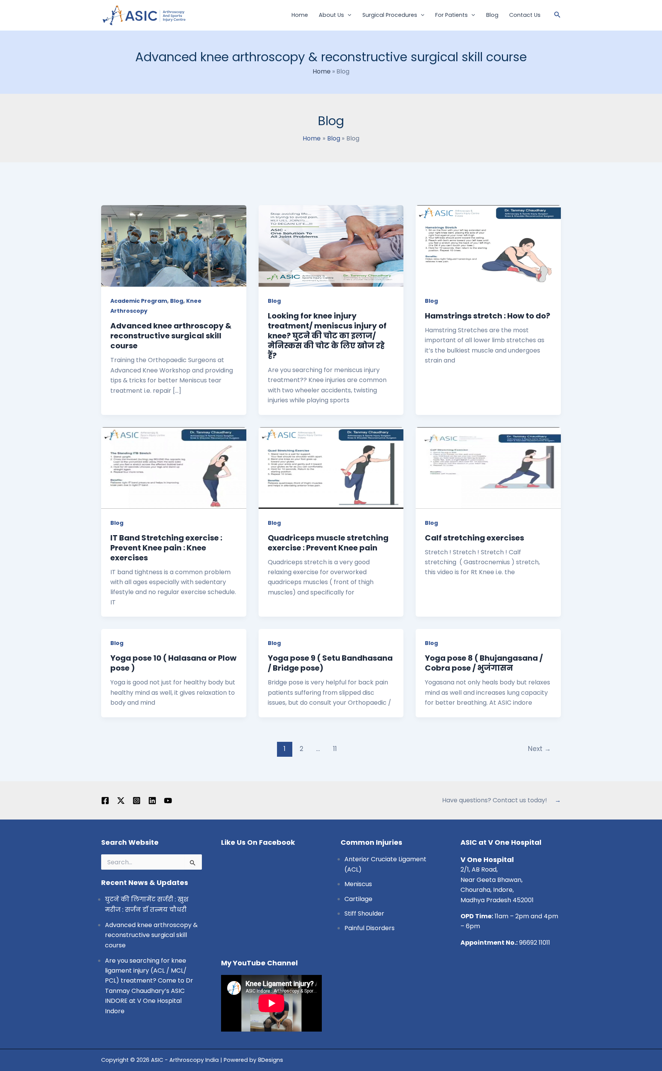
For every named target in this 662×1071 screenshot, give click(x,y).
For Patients (451, 15)
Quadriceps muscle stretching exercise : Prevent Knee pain (328, 542)
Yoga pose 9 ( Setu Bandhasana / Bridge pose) (330, 663)
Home (300, 15)
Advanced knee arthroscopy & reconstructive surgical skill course (170, 335)
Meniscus (358, 884)
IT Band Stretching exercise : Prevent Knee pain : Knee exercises (166, 547)
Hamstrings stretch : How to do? (487, 315)
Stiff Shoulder (364, 913)
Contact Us (525, 15)
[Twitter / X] (121, 801)
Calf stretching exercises (474, 537)
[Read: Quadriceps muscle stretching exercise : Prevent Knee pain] (331, 467)
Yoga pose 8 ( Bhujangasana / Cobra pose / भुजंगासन (484, 663)
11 (335, 748)
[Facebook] (105, 801)
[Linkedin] (152, 801)
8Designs (270, 1060)
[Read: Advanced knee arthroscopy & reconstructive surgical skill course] (173, 245)
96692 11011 (534, 942)
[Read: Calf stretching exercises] (488, 467)
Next (539, 748)
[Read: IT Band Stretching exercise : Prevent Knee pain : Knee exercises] (173, 467)
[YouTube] (168, 801)
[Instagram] (137, 801)
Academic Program (138, 301)
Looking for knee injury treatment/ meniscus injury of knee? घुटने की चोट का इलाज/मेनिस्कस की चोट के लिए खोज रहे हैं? (327, 335)
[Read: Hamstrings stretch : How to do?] (488, 245)
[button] (347, 15)
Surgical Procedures (389, 15)
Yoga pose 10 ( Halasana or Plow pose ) (173, 663)
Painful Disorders (369, 928)
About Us (331, 15)
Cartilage (358, 899)
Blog (492, 15)
